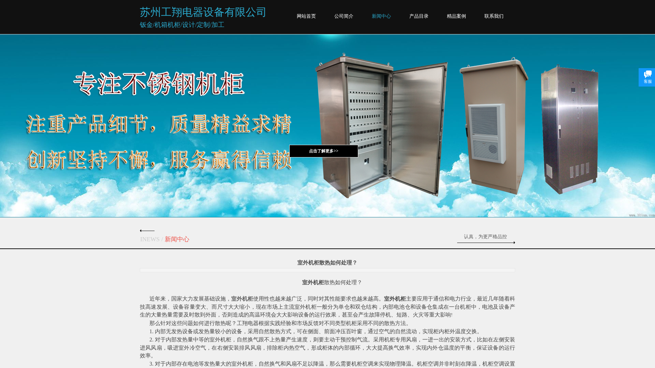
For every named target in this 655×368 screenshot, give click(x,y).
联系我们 (494, 16)
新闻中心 (381, 16)
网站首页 (306, 16)
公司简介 (343, 16)
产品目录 (418, 16)
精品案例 (456, 16)
